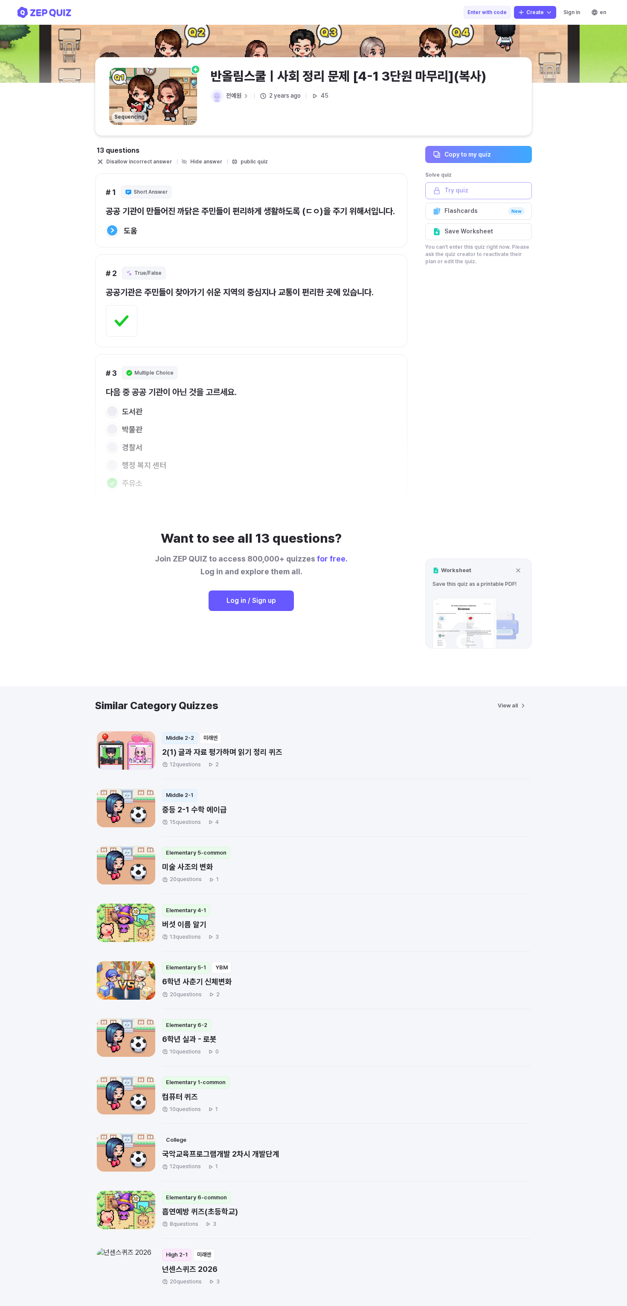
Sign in (571, 12)
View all (508, 705)
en (603, 12)
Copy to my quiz (467, 154)
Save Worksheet (468, 231)
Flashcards (483, 210)
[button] (478, 603)
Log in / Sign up (251, 600)
